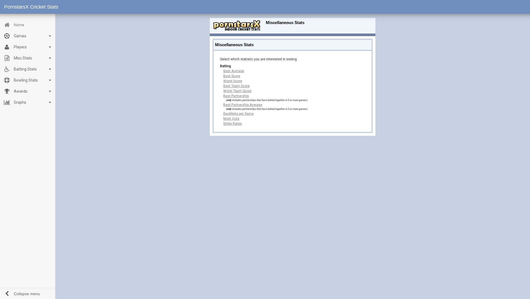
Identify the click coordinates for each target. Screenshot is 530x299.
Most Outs (231, 119)
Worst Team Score (237, 91)
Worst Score (232, 81)
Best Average (233, 71)
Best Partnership (236, 96)
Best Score (231, 76)
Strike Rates (232, 124)
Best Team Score (236, 86)
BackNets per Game (238, 114)
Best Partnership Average (242, 105)
